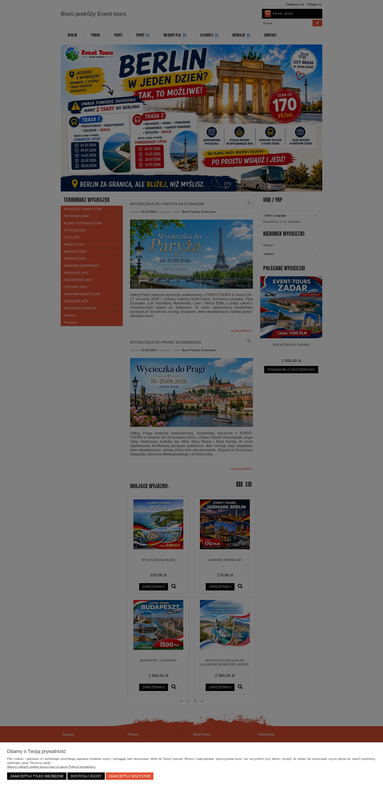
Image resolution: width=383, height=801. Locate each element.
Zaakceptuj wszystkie (129, 776)
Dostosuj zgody (86, 776)
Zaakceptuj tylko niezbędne (37, 776)
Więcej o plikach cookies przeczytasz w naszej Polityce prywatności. (51, 766)
